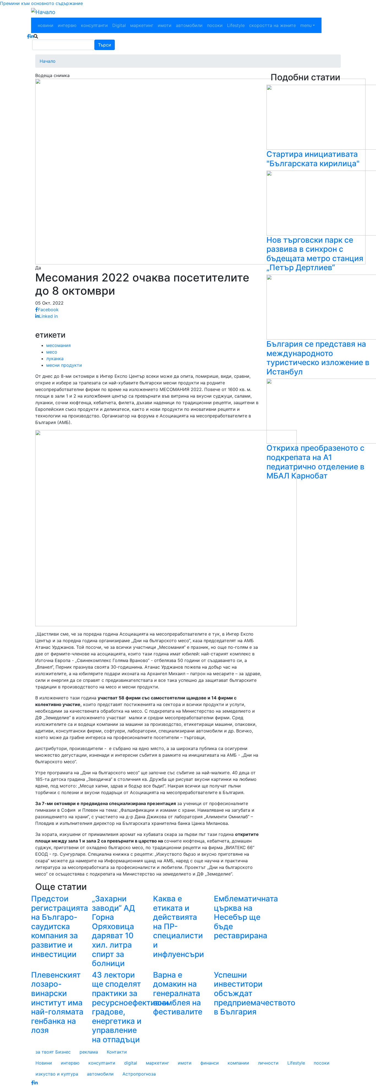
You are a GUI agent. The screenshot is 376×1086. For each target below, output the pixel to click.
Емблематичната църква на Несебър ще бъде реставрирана (246, 917)
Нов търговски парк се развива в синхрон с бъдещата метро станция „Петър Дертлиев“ (314, 253)
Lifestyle (236, 25)
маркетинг (141, 25)
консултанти (94, 25)
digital (130, 1063)
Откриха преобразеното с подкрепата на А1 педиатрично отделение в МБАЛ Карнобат (315, 461)
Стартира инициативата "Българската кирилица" (312, 158)
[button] (200, 171)
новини (45, 25)
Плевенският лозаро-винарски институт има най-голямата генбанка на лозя (57, 1002)
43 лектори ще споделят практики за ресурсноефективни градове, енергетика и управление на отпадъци (130, 1007)
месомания (58, 345)
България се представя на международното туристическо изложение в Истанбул (317, 357)
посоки (215, 25)
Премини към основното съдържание (41, 3)
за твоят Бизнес (53, 1052)
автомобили (189, 25)
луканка (55, 358)
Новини (44, 1063)
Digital (119, 25)
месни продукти (64, 365)
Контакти (117, 1052)
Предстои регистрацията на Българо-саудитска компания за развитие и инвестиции (59, 926)
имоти (164, 25)
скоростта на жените (272, 25)
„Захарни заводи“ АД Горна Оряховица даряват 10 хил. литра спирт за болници (113, 931)
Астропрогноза (139, 1074)
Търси (104, 45)
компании (238, 1063)
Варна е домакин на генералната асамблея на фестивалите (177, 993)
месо (51, 352)
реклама (89, 1052)
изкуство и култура (57, 1074)
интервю (67, 25)
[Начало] (43, 12)
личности (268, 1063)
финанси (209, 1063)
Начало (48, 61)
